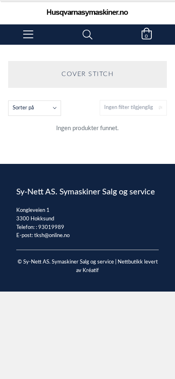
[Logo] (87, 8)
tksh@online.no (52, 235)
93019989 (51, 227)
